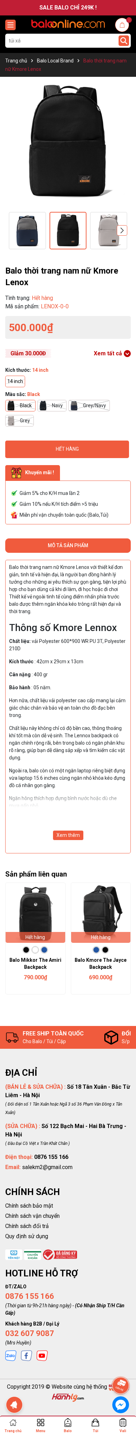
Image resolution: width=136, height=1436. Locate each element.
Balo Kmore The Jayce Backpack (101, 963)
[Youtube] (42, 1355)
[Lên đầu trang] (121, 1366)
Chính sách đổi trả (27, 1226)
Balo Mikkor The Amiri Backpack (35, 963)
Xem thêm (68, 835)
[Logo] (68, 23)
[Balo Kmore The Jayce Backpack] (101, 913)
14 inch (15, 381)
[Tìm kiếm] (124, 40)
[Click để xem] (68, 142)
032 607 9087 (29, 1333)
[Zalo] (10, 1355)
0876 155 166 (29, 1296)
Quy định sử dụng (26, 1236)
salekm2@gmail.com (47, 1167)
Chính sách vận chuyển (32, 1216)
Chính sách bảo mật (29, 1205)
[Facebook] (26, 1355)
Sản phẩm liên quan (36, 874)
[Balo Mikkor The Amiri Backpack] (35, 913)
